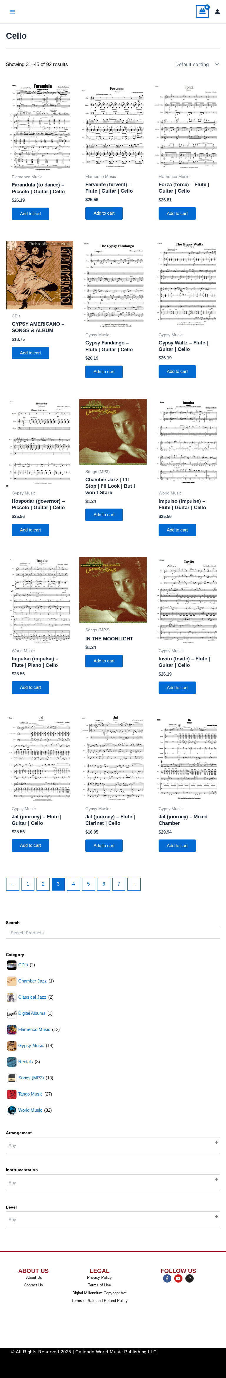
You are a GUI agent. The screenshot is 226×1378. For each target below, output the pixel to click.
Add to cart (30, 213)
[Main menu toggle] (12, 11)
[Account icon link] (217, 11)
